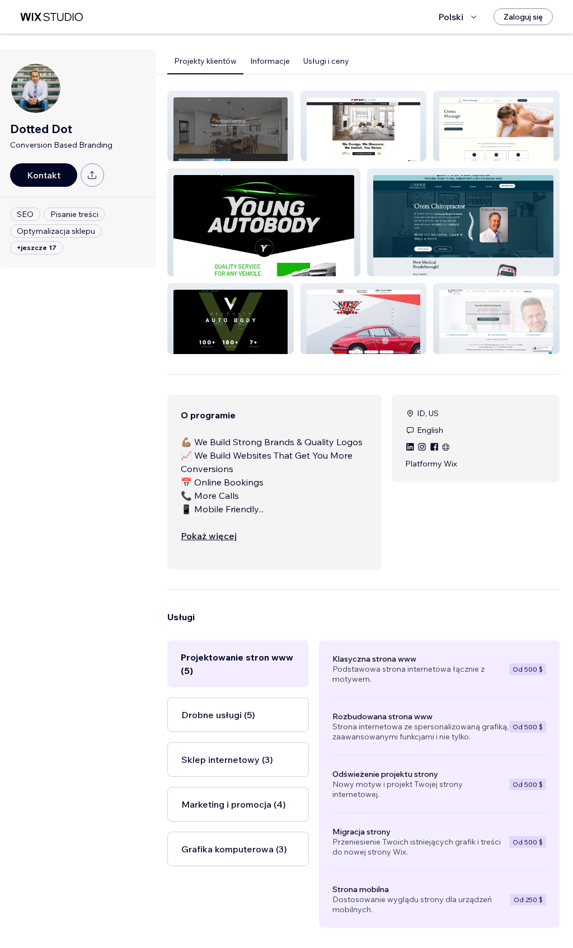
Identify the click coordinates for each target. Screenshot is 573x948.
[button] (230, 126)
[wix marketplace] (51, 17)
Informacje (270, 61)
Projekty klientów (205, 61)
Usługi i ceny (326, 61)
